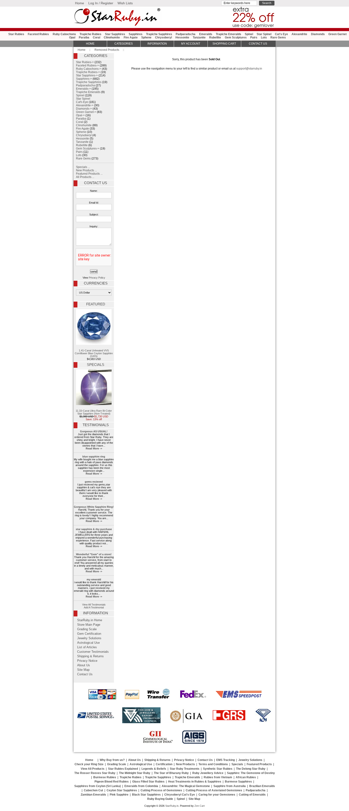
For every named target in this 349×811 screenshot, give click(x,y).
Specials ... (83, 167)
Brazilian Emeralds (262, 786)
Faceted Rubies (38, 34)
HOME (90, 43)
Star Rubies (16, 34)
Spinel (249, 34)
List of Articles (87, 647)
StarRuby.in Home (89, 620)
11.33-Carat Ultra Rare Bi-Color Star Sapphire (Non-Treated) (94, 412)
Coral (96, 37)
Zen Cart (199, 805)
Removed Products (106, 49)
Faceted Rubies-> (87, 65)
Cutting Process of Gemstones (161, 790)
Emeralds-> (83, 88)
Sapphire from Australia (229, 786)
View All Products (92, 768)
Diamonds (318, 34)
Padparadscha (185, 34)
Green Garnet (337, 34)
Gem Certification (89, 633)
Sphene (146, 37)
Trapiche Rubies (90, 34)
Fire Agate (131, 37)
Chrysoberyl (163, 37)
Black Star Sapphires (146, 794)
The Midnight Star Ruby (134, 773)
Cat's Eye (281, 34)
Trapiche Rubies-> (88, 72)
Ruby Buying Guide (160, 799)
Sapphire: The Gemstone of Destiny (251, 773)
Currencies (96, 283)
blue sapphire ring (93, 456)
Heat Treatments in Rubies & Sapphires (194, 781)
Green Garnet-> (86, 112)
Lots (264, 37)
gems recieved (94, 481)
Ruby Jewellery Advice (207, 773)
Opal (72, 37)
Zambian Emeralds (93, 794)
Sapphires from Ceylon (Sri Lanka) (97, 786)
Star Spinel (264, 34)
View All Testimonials (94, 604)
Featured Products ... (89, 173)
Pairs (253, 37)
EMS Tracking (225, 760)
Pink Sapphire (119, 794)
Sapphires (135, 34)
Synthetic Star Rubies (217, 768)
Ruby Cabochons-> (88, 68)
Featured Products (259, 764)
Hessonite (182, 37)
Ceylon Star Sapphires (122, 790)
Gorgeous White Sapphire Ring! (94, 506)
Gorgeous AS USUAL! (94, 431)
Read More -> (94, 448)
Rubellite (215, 37)
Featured (95, 304)
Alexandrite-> (84, 105)
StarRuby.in (172, 805)
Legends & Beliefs (153, 768)
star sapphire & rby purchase (94, 529)
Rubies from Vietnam (218, 777)
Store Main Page (88, 624)
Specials (95, 365)
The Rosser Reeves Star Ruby (94, 773)
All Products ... (85, 177)
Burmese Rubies (104, 777)
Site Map (83, 669)
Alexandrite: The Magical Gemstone (186, 786)
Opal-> (80, 115)
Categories (123, 43)
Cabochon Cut (93, 790)
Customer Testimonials (93, 651)
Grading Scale (87, 629)
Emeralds (205, 34)
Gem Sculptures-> (87, 148)
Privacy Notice (87, 660)
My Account (190, 43)
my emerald (94, 579)
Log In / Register (100, 3)
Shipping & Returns (90, 656)
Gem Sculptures (236, 37)
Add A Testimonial (94, 607)
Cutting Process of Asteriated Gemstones (214, 790)
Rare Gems (278, 37)
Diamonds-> (84, 108)
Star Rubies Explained (123, 768)
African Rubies (246, 777)
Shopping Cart (224, 43)
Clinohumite (112, 37)
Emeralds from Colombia (141, 786)
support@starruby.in (249, 68)
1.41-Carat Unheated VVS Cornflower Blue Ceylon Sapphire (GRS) (94, 353)
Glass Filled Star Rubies (148, 781)
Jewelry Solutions (89, 638)
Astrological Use (88, 642)
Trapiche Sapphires (159, 34)
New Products (185, 764)
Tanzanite (199, 37)
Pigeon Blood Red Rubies (111, 781)
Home (79, 3)
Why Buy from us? (112, 760)
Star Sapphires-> (87, 75)
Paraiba (84, 37)
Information (157, 43)
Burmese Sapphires (238, 781)
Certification (164, 764)
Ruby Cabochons (64, 34)
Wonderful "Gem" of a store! (94, 554)
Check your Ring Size (89, 764)
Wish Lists (125, 3)
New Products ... (86, 170)
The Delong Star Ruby (250, 768)
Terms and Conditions (213, 764)
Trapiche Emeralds (228, 34)
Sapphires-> (84, 78)
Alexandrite (299, 34)
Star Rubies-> (85, 62)
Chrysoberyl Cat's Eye (179, 794)
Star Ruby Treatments (184, 768)
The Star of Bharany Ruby (171, 773)
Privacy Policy (97, 277)
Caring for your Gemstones (216, 794)
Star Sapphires (115, 34)
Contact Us (95, 183)
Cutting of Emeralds (252, 794)
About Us (83, 665)
